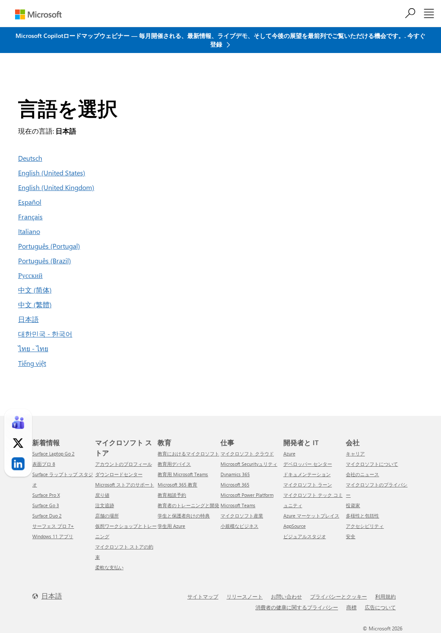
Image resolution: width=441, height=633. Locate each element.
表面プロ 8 (43, 464)
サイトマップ (202, 596)
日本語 (28, 319)
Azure (289, 453)
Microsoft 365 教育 (177, 484)
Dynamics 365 (235, 474)
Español (29, 201)
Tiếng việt (32, 363)
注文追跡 (104, 505)
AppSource (294, 526)
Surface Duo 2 (47, 515)
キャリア (355, 453)
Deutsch (30, 157)
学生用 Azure (171, 526)
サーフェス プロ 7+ (53, 526)
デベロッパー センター (307, 464)
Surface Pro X (46, 495)
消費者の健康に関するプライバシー (296, 607)
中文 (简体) (35, 289)
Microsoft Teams (237, 505)
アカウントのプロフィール (123, 464)
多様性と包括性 (362, 515)
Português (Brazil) (44, 260)
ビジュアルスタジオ (304, 536)
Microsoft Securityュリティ (248, 464)
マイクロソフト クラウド (247, 453)
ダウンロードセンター (119, 474)
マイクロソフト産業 (241, 515)
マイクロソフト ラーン (307, 484)
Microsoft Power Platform (246, 495)
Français (30, 216)
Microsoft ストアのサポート (124, 484)
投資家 (353, 505)
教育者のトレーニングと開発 (188, 505)
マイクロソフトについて (372, 464)
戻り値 (102, 495)
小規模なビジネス (239, 526)
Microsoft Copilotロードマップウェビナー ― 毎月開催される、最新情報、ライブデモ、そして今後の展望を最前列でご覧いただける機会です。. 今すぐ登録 (220, 39)
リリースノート (245, 596)
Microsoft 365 (234, 484)
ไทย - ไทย (33, 348)
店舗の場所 (107, 515)
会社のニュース (362, 474)
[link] (18, 422)
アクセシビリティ (365, 526)
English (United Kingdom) (56, 187)
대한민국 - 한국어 (45, 333)
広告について (380, 607)
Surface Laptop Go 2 (53, 453)
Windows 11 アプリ (52, 536)
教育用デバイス (174, 464)
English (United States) (51, 172)
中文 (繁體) (35, 304)
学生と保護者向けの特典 (184, 515)
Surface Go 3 (45, 505)
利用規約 (385, 596)
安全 (350, 536)
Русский (30, 275)
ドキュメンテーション (307, 474)
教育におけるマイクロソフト (188, 453)
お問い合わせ (286, 596)
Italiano (29, 231)
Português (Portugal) (49, 245)
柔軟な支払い (109, 567)
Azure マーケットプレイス (311, 515)
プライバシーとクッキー (338, 596)
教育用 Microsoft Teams (183, 474)
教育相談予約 (172, 495)
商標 (351, 607)
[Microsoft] (38, 14)
